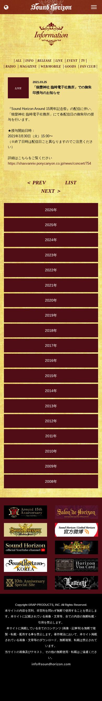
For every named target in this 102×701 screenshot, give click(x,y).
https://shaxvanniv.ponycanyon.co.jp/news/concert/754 (49, 163)
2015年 (51, 376)
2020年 (51, 300)
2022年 (51, 270)
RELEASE (44, 61)
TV (83, 61)
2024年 (51, 240)
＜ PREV (36, 182)
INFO (29, 61)
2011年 (51, 436)
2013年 (51, 406)
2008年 (51, 481)
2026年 (51, 210)
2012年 (51, 421)
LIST (70, 182)
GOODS (70, 66)
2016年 (51, 360)
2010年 (51, 451)
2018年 (51, 330)
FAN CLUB (87, 66)
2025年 (51, 225)
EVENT (72, 61)
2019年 (51, 315)
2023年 (51, 255)
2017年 (51, 345)
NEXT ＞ (51, 191)
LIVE (59, 61)
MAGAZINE (28, 66)
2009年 (51, 466)
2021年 (51, 285)
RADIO (10, 66)
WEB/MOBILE (51, 66)
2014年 (51, 391)
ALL (18, 61)
